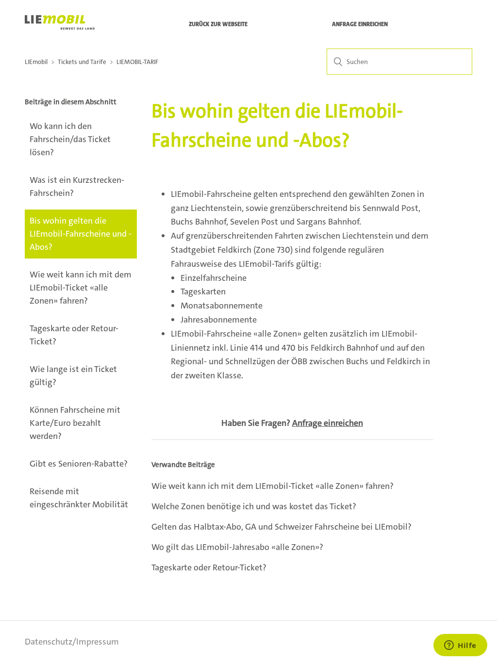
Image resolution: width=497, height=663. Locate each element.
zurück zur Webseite (218, 24)
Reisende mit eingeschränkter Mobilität (79, 497)
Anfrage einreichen (360, 24)
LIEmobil (36, 62)
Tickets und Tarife (82, 62)
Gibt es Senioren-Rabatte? (79, 463)
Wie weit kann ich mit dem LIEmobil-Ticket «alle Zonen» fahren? (81, 288)
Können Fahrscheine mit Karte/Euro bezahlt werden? (75, 423)
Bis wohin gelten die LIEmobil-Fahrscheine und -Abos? (81, 234)
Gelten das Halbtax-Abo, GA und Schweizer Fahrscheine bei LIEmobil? (281, 527)
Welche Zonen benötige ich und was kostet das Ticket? (253, 506)
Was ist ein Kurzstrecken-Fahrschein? (77, 186)
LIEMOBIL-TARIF (137, 62)
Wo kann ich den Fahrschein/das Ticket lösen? (70, 139)
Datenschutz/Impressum (72, 641)
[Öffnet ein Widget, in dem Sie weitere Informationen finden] (460, 646)
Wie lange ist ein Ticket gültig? (73, 375)
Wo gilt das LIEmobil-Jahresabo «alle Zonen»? (237, 547)
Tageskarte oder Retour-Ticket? (74, 335)
